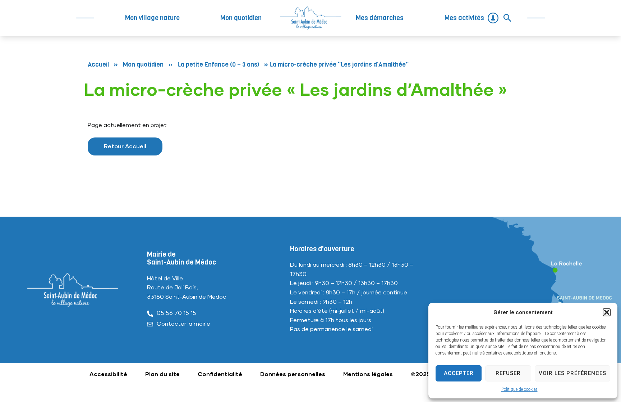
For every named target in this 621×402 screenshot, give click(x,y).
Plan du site (162, 374)
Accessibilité (108, 374)
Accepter (459, 373)
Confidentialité (220, 374)
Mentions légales (368, 374)
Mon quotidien (143, 64)
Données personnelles (292, 374)
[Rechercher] (507, 18)
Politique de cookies (519, 389)
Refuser (508, 373)
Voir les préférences (572, 373)
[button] (606, 312)
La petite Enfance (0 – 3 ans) (218, 64)
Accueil (98, 64)
